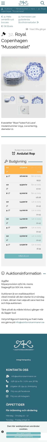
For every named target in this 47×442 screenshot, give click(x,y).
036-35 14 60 (16, 381)
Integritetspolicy (23, 360)
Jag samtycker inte (23, 437)
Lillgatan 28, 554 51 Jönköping (23, 386)
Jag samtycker (23, 433)
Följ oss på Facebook (20, 391)
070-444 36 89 (31, 381)
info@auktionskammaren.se (29, 322)
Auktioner (9, 9)
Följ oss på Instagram (20, 396)
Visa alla (23, 256)
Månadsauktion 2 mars (25, 9)
